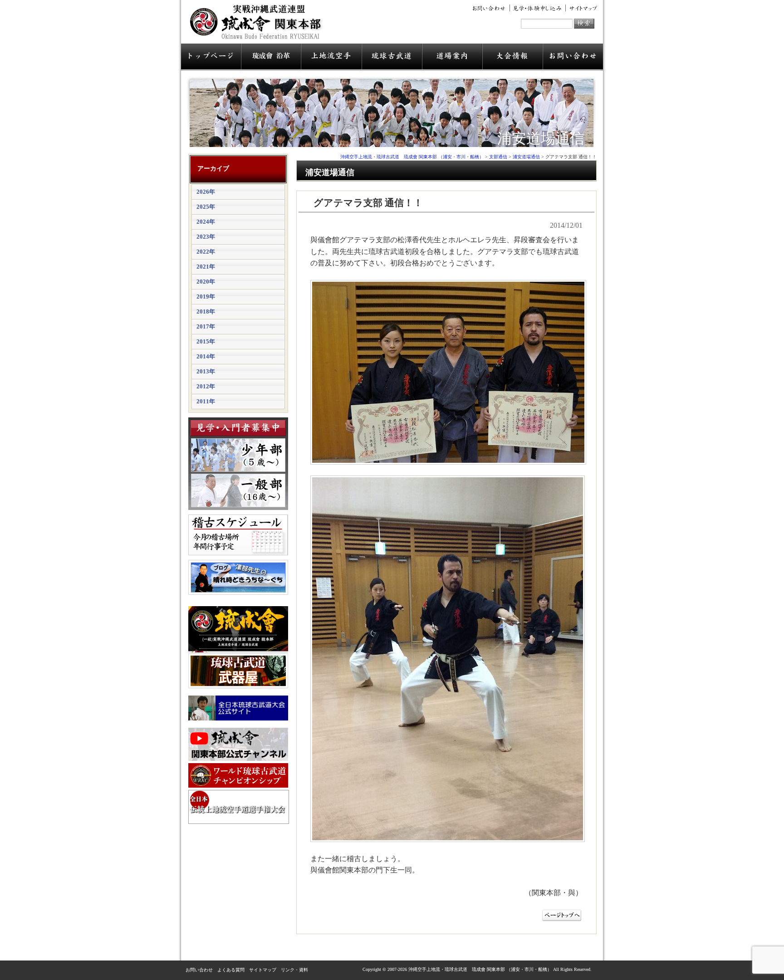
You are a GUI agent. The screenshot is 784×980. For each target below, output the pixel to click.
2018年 (205, 311)
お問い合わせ (490, 8)
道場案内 (452, 57)
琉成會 (271, 57)
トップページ (211, 57)
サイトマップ (582, 8)
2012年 (205, 386)
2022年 (205, 251)
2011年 (205, 401)
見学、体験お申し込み (538, 8)
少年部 (238, 455)
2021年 (205, 266)
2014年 (205, 356)
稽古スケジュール (238, 534)
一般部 (238, 490)
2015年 (205, 341)
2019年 (205, 296)
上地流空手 (331, 57)
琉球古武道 (392, 57)
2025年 (205, 206)
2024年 (205, 221)
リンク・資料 (294, 969)
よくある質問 (231, 969)
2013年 (205, 371)
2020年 (205, 281)
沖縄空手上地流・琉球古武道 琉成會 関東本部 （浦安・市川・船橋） (258, 25)
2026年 (205, 191)
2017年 (205, 326)
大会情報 (512, 57)
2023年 (205, 236)
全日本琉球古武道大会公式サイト (238, 708)
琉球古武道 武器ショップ (238, 670)
